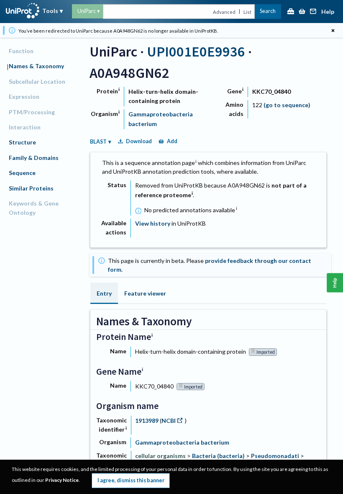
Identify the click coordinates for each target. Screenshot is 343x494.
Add (172, 141)
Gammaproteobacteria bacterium (182, 442)
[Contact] (313, 12)
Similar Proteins (31, 188)
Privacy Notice (62, 480)
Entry (104, 293)
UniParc (86, 11)
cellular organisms (160, 455)
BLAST (98, 142)
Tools (50, 10)
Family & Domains (34, 157)
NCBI (168, 420)
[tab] (104, 293)
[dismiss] (332, 30)
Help (327, 12)
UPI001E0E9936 (196, 51)
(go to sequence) (287, 104)
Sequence (22, 172)
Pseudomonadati (275, 455)
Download (139, 141)
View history (152, 223)
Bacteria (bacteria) (218, 455)
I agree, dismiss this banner (130, 480)
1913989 (147, 420)
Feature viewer (145, 293)
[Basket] (302, 12)
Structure (22, 142)
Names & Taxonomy (36, 65)
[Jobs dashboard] (290, 12)
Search (268, 11)
